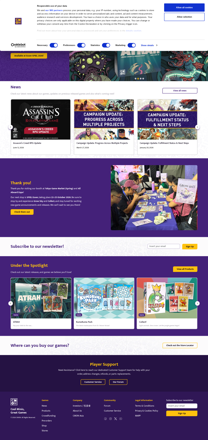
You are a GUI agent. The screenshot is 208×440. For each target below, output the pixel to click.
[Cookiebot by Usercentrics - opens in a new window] (18, 45)
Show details (147, 45)
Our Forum (118, 382)
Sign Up (190, 247)
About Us (77, 411)
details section (133, 31)
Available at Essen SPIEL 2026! (28, 56)
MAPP (138, 416)
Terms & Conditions (144, 406)
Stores (45, 431)
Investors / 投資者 (82, 406)
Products (46, 411)
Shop (44, 426)
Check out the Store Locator (180, 345)
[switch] (81, 45)
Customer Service (93, 382)
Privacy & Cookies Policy (146, 411)
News (44, 406)
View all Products (185, 269)
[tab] (135, 78)
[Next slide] (197, 127)
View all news (179, 91)
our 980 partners (54, 10)
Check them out (22, 212)
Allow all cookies (184, 7)
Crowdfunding (49, 416)
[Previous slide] (10, 127)
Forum (107, 406)
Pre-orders (47, 421)
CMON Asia (78, 416)
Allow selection (184, 17)
